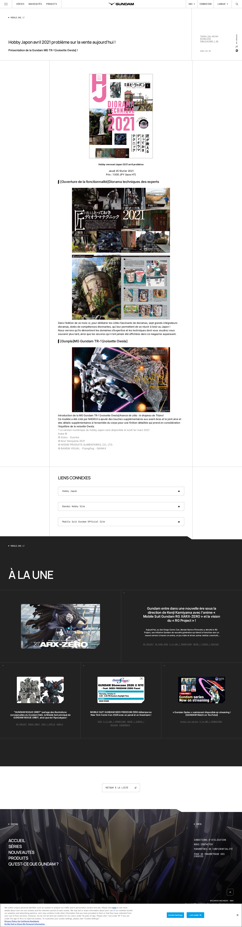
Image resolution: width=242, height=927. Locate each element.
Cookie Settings (175, 915)
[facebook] (236, 50)
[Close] (237, 915)
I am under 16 (195, 915)
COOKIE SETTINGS (213, 855)
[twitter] (236, 46)
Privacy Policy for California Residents (21, 921)
